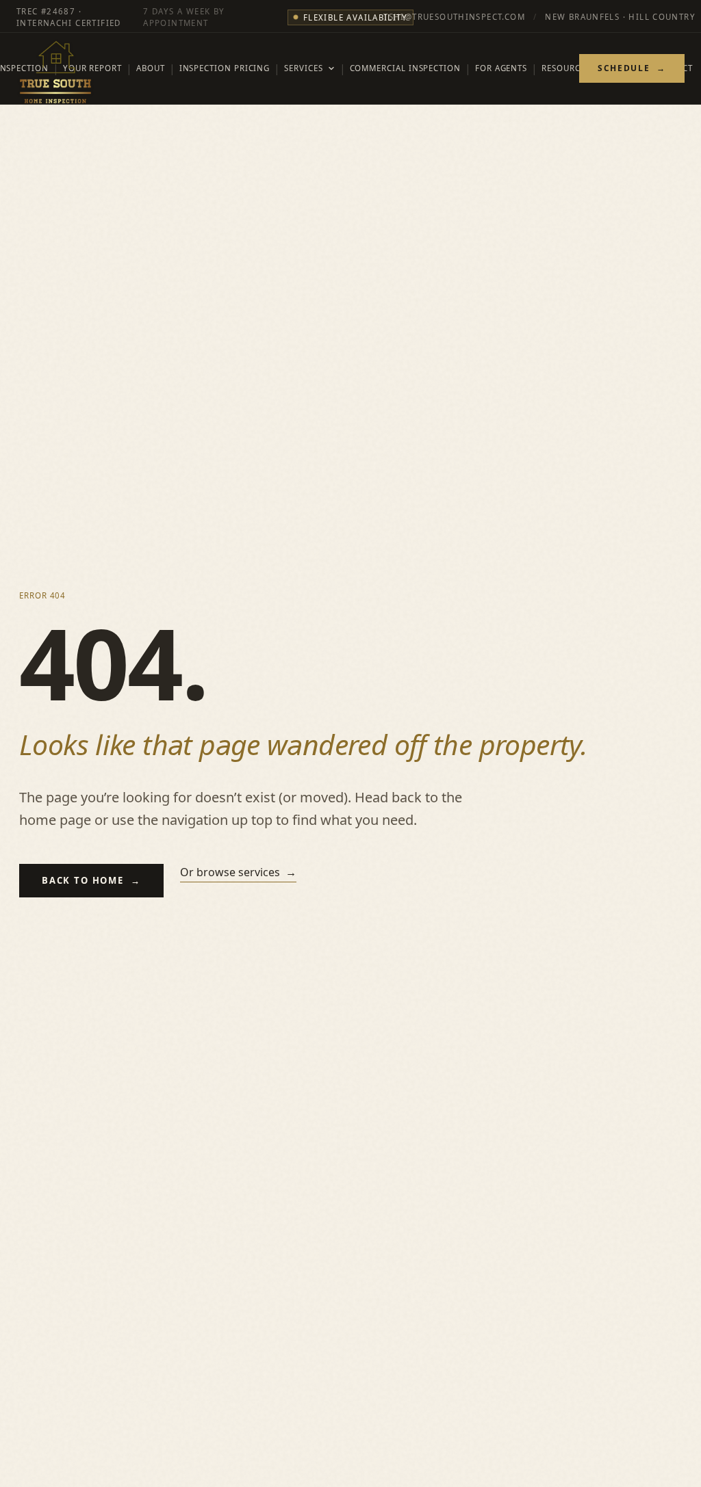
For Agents (501, 68)
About (150, 68)
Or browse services (238, 872)
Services (303, 68)
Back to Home (91, 880)
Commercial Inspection (405, 68)
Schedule (632, 68)
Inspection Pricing (224, 68)
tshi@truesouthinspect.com (454, 17)
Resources (565, 68)
